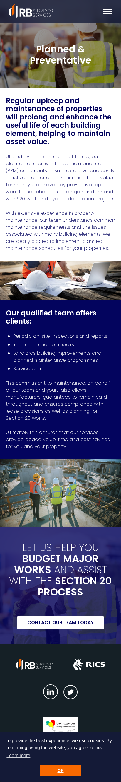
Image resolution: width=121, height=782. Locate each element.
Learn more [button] (18, 755)
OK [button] (61, 770)
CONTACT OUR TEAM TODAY (60, 622)
